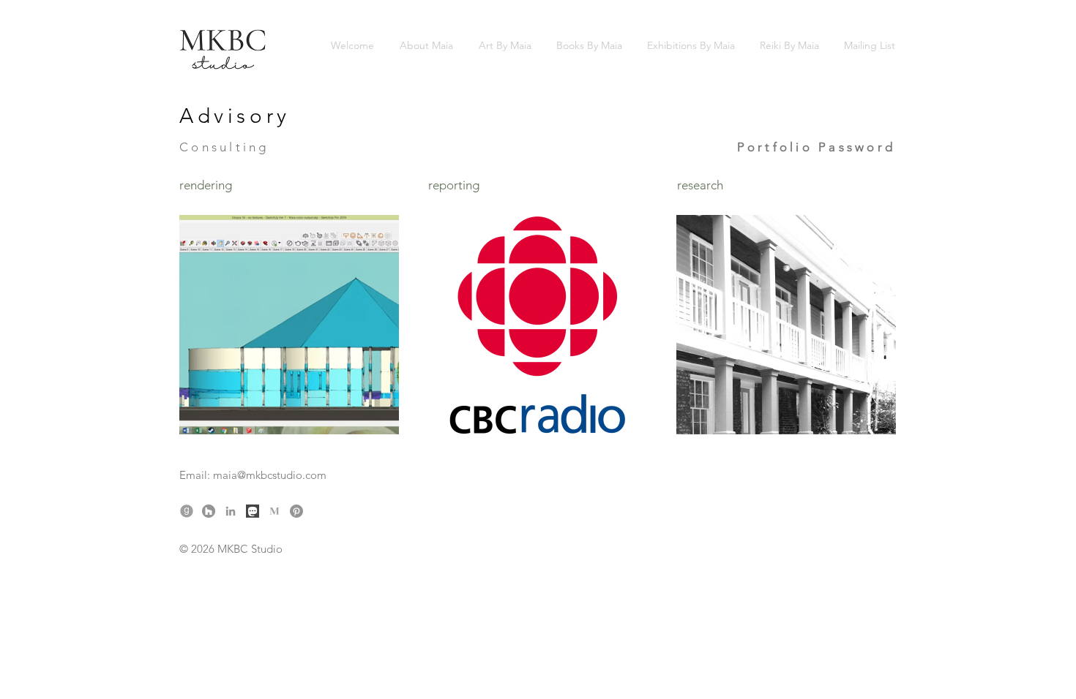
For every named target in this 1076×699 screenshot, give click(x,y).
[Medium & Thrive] (274, 511)
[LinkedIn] (230, 511)
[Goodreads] (186, 511)
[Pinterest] (296, 511)
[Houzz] (208, 511)
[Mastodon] (252, 511)
